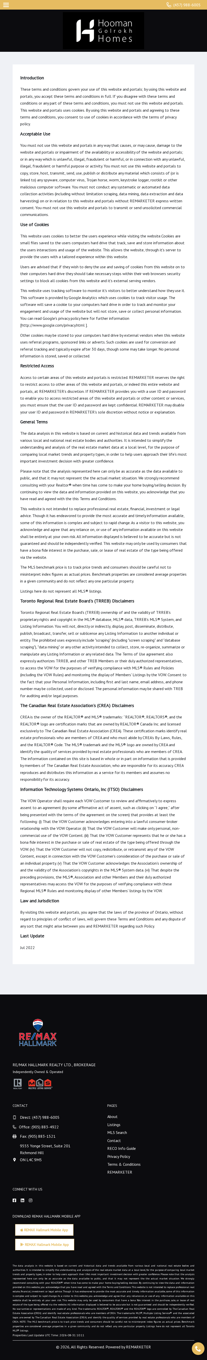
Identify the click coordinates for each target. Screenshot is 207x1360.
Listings (113, 1124)
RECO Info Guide (121, 1148)
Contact (114, 1140)
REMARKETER (119, 1172)
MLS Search (117, 1132)
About (112, 1116)
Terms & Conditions (124, 1164)
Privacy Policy (118, 1156)
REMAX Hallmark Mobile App (45, 1230)
